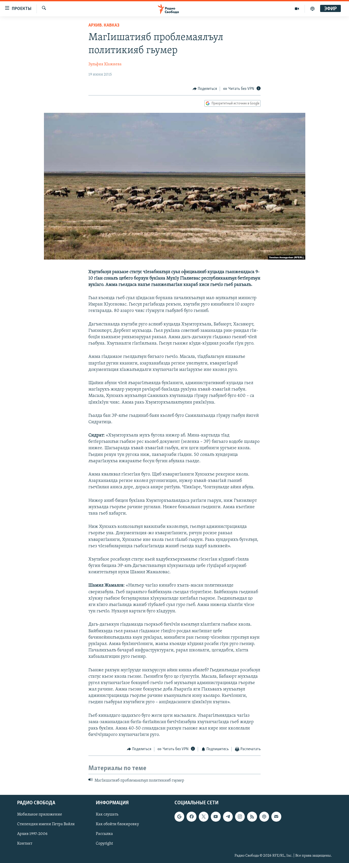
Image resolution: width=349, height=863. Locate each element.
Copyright (104, 844)
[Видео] (297, 9)
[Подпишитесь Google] (179, 817)
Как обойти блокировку (117, 824)
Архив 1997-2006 (32, 834)
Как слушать (107, 815)
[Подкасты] (264, 817)
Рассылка (104, 834)
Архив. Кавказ (103, 25)
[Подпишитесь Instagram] (240, 817)
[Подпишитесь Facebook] (191, 817)
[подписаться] (276, 817)
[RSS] (252, 817)
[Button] (205, 89)
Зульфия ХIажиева (105, 64)
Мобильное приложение (39, 815)
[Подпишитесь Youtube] (215, 817)
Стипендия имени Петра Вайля (46, 824)
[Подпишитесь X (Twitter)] (203, 817)
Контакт (24, 844)
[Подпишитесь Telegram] (228, 817)
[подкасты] (312, 9)
